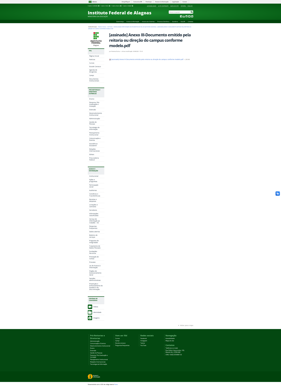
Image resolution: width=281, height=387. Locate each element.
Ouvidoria (175, 21)
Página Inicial (102, 27)
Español (183, 6)
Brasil (94, 2)
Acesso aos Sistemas (148, 21)
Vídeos (95, 307)
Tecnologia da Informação (98, 364)
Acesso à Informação (132, 21)
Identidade (97, 312)
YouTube (184, 16)
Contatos (190, 21)
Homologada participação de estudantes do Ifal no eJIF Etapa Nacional (135, 27)
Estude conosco (120, 343)
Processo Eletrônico (163, 21)
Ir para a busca (116, 5)
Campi (117, 341)
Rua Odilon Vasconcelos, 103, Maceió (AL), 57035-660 (175, 351)
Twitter (189, 16)
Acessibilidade (151, 6)
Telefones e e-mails (172, 348)
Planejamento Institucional (99, 359)
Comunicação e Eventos (98, 343)
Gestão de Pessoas (96, 353)
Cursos (117, 338)
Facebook (181, 16)
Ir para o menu (105, 5)
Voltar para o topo (186, 325)
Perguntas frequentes (122, 345)
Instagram (187, 16)
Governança (120, 21)
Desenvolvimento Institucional (100, 346)
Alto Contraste (163, 6)
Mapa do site (174, 6)
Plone (116, 384)
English (190, 6)
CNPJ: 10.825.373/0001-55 (174, 355)
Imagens (96, 318)
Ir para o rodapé (128, 5)
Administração (95, 341)
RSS (192, 16)
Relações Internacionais (97, 362)
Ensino (92, 348)
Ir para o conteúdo (93, 5)
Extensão (93, 351)
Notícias (109, 27)
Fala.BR (183, 21)
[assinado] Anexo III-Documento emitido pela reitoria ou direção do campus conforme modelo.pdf (147, 59)
